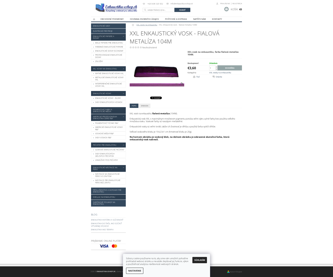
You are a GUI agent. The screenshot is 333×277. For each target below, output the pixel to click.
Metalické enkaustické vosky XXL (109, 78)
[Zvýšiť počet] (216, 67)
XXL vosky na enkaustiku (105, 68)
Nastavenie (134, 270)
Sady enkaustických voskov (108, 102)
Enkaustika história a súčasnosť (107, 220)
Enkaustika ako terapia (102, 229)
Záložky (99, 61)
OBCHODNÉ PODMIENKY (112, 19)
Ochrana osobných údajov (144, 19)
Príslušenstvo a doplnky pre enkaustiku (107, 191)
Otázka (219, 77)
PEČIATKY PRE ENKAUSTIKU (104, 145)
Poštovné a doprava (176, 19)
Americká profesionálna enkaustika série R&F (105, 117)
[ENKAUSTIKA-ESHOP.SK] (116, 7)
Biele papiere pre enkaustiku (109, 43)
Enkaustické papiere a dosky (103, 37)
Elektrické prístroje (103, 31)
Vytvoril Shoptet (236, 272)
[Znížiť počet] (216, 69)
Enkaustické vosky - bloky (108, 98)
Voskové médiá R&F (104, 133)
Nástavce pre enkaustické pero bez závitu (107, 181)
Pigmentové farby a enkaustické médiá (102, 110)
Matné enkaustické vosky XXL (109, 73)
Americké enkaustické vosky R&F (109, 128)
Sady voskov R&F (103, 137)
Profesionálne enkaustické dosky (108, 56)
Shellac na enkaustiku (104, 197)
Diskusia (144, 106)
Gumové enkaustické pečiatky (109, 149)
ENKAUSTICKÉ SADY (101, 26)
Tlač (198, 77)
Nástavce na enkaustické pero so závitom (107, 175)
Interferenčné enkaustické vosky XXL (108, 84)
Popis (134, 106)
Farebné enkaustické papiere (109, 47)
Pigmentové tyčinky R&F (106, 123)
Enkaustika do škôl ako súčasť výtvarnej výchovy (106, 224)
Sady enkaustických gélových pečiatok (105, 154)
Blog (94, 214)
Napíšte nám (199, 19)
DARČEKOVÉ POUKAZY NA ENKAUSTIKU (104, 203)
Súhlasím (199, 260)
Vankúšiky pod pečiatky (106, 160)
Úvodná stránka (94, 19)
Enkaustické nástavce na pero (105, 168)
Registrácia (237, 3)
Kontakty (217, 19)
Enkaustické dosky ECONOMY (109, 51)
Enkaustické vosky (102, 93)
